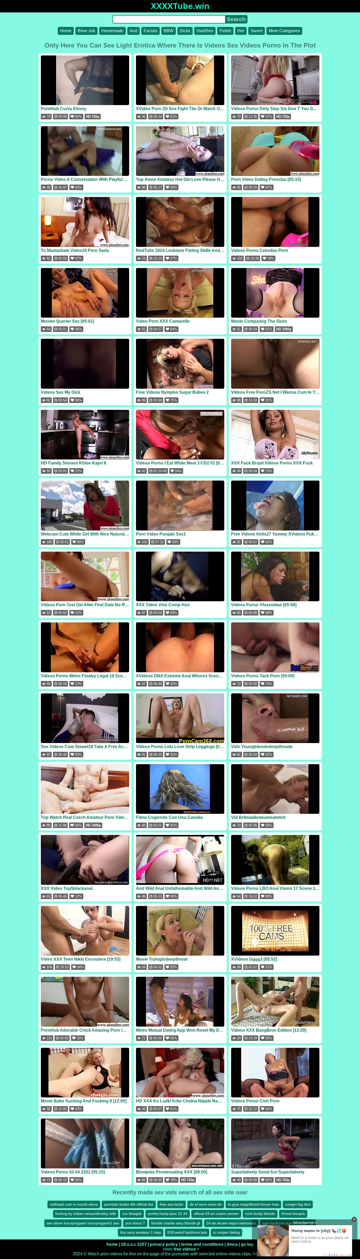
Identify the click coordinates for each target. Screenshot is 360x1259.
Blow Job (86, 31)
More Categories (284, 31)
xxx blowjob (132, 1213)
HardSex (205, 31)
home (112, 1244)
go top (247, 1244)
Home (65, 31)
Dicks (185, 31)
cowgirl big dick (297, 1204)
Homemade (112, 31)
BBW (168, 31)
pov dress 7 (135, 1223)
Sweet (256, 31)
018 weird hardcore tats (187, 1232)
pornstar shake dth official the (128, 1204)
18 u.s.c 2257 (134, 1244)
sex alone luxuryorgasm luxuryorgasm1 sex (83, 1223)
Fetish (225, 31)
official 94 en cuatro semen (216, 1213)
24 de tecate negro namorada (231, 1223)
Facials (150, 31)
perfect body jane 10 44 (167, 1213)
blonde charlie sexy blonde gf (175, 1223)
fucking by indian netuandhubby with (85, 1213)
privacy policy (164, 1244)
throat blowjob (293, 1213)
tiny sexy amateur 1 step (140, 1232)
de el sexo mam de (206, 1204)
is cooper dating (226, 1232)
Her (240, 31)
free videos (185, 1249)
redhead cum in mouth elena (74, 1204)
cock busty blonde (260, 1213)
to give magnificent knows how (253, 1204)
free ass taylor (171, 1204)
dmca (232, 1244)
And (133, 31)
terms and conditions (202, 1244)
